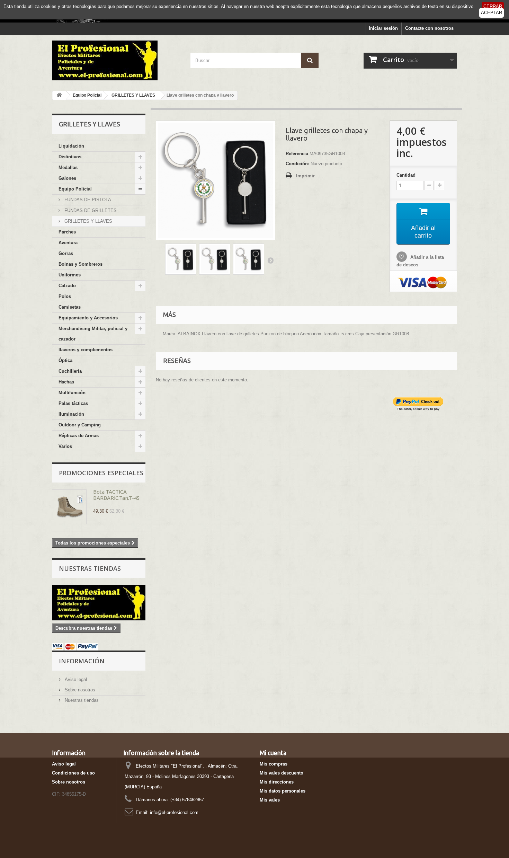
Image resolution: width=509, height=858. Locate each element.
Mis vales (270, 800)
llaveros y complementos (86, 349)
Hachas (66, 381)
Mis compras (273, 764)
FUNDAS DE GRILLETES (90, 210)
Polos (65, 296)
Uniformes (70, 274)
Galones (67, 178)
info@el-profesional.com (174, 812)
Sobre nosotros (79, 689)
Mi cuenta (273, 752)
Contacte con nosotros (429, 28)
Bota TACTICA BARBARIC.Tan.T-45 (116, 495)
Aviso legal (75, 679)
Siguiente (270, 260)
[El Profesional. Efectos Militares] (116, 60)
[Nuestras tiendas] (98, 602)
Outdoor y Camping (80, 424)
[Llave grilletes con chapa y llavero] (181, 259)
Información (82, 661)
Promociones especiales (101, 473)
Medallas (68, 167)
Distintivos (70, 156)
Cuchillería (70, 371)
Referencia (297, 153)
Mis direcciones (277, 782)
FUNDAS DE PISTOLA (87, 199)
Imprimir (305, 175)
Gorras (66, 253)
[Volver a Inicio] (59, 95)
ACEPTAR (491, 12)
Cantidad (406, 175)
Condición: (297, 163)
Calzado (67, 285)
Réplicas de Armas (79, 435)
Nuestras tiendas (90, 568)
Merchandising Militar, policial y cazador (93, 334)
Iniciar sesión (383, 28)
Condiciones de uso (73, 773)
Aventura (68, 242)
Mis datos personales (282, 791)
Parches (67, 232)
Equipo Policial (75, 189)
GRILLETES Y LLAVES (87, 221)
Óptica (65, 360)
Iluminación (71, 414)
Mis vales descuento (281, 773)
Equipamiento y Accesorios (88, 317)
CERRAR (492, 6)
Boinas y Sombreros (80, 264)
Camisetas (70, 307)
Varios (65, 446)
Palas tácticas (73, 403)
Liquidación (71, 146)
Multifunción (72, 392)
